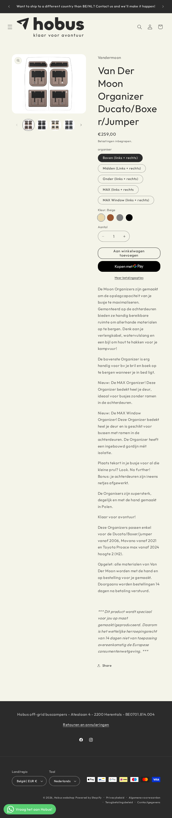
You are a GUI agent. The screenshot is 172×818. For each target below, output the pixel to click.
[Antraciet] (129, 217)
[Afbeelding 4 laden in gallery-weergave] (69, 125)
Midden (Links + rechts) (122, 168)
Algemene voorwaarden (144, 797)
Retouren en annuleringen (86, 724)
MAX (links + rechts (118, 189)
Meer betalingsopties (129, 277)
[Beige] (101, 217)
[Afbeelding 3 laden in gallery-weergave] (55, 125)
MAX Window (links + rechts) (126, 200)
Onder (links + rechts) (120, 179)
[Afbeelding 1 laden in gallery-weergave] (28, 125)
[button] (10, 27)
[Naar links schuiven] (17, 125)
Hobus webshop (64, 797)
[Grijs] (119, 217)
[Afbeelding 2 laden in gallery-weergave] (41, 125)
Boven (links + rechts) (120, 158)
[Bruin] (110, 217)
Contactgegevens (148, 802)
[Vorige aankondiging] (9, 6)
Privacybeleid (115, 797)
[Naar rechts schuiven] (81, 125)
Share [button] (107, 665)
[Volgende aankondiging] (163, 6)
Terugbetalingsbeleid (119, 802)
